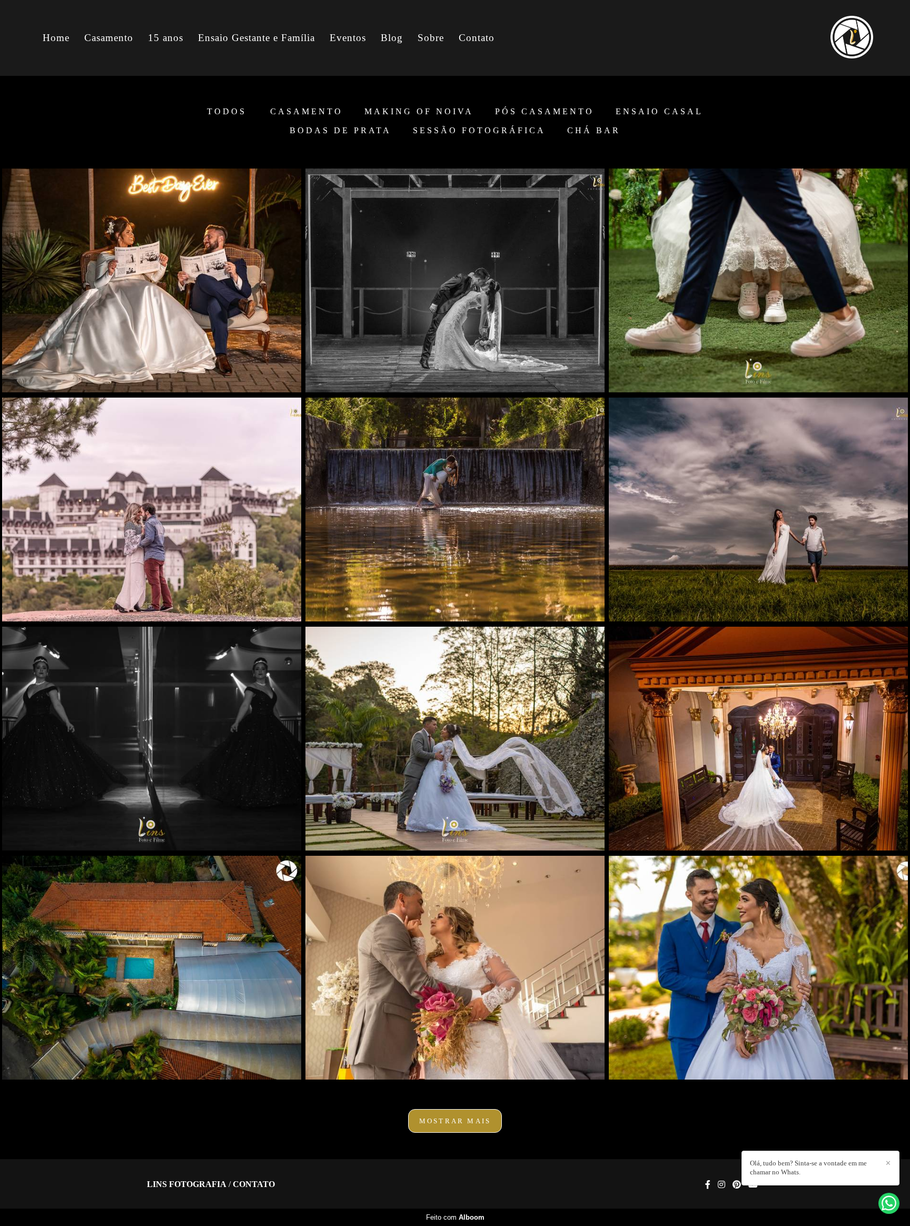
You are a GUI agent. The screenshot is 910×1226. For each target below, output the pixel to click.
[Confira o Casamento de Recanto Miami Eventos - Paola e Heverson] (151, 968)
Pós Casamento (544, 111)
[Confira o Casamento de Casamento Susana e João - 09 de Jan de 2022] (455, 968)
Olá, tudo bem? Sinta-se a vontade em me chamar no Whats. (808, 1167)
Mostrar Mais (455, 1121)
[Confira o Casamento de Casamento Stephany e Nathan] (758, 739)
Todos (226, 111)
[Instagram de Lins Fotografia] (721, 1184)
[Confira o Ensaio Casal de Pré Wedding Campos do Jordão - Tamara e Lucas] (151, 509)
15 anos (165, 37)
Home (56, 37)
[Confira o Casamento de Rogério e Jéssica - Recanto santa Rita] (455, 280)
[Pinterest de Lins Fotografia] (737, 1184)
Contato (476, 37)
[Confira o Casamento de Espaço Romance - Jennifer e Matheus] (758, 968)
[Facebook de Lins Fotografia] (707, 1184)
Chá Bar (593, 130)
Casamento (108, 37)
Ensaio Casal (659, 111)
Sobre (431, 37)
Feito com (455, 1217)
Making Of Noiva (418, 111)
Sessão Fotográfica (479, 130)
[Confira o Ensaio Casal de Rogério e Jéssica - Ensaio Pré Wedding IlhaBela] (455, 509)
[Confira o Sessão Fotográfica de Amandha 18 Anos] (151, 739)
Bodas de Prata (340, 130)
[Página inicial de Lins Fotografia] (837, 38)
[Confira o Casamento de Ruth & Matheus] (455, 739)
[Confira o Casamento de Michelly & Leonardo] (151, 280)
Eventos (348, 37)
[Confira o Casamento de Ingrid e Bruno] (758, 280)
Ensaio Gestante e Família (256, 37)
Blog (392, 37)
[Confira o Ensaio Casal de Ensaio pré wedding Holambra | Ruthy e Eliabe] (758, 509)
